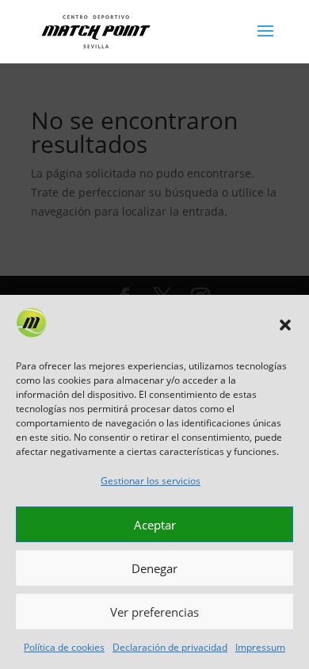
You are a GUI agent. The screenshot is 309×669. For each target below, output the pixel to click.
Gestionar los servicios (150, 480)
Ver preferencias (154, 612)
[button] (285, 325)
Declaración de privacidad (170, 647)
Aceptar (155, 525)
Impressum (260, 647)
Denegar (154, 568)
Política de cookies (64, 647)
